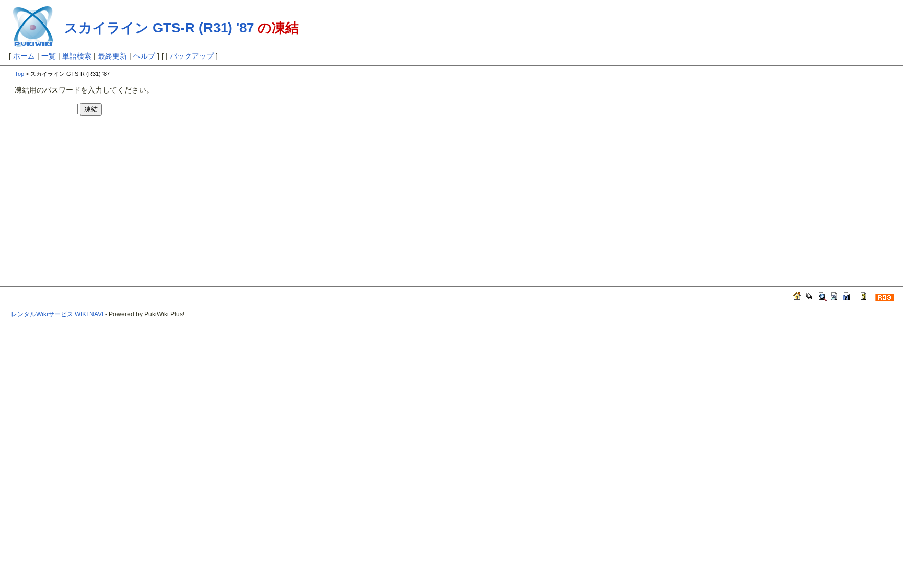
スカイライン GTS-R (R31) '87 (159, 28)
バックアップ (192, 56)
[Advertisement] (102, 191)
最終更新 (112, 56)
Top (19, 74)
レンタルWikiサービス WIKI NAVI (57, 314)
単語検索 (76, 56)
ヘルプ (144, 56)
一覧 (48, 56)
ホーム (24, 56)
